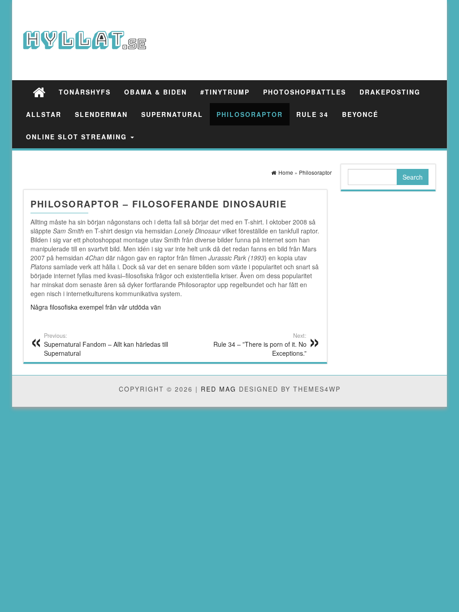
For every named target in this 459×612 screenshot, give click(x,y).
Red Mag (218, 388)
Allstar (43, 114)
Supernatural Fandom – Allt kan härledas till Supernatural (106, 345)
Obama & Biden (155, 91)
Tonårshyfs (85, 91)
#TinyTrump (225, 91)
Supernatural (172, 114)
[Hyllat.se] (39, 91)
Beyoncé (360, 114)
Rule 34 (312, 114)
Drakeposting (389, 91)
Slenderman (101, 114)
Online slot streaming (78, 136)
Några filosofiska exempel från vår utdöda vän (95, 306)
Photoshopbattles (304, 91)
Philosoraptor (250, 114)
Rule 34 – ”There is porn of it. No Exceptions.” (260, 345)
